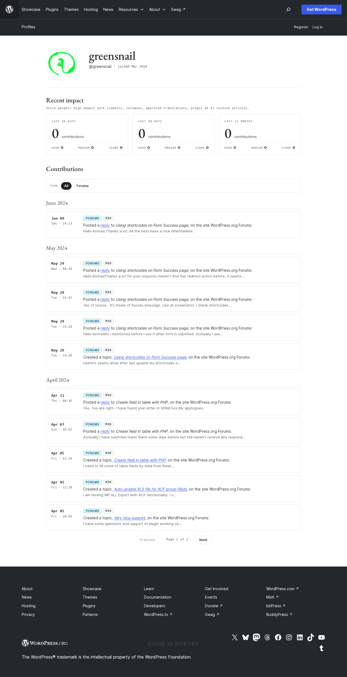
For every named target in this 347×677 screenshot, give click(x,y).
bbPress (276, 605)
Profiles (28, 26)
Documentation (157, 597)
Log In (318, 27)
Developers (154, 605)
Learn (149, 588)
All (66, 186)
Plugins (89, 605)
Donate (214, 605)
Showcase (92, 588)
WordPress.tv (158, 614)
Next (203, 539)
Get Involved (216, 588)
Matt (272, 597)
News (27, 597)
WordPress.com (282, 588)
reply (105, 225)
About (27, 588)
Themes (90, 597)
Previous (147, 539)
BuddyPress (279, 614)
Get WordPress (321, 9)
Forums (82, 186)
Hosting (29, 605)
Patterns (90, 614)
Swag (212, 614)
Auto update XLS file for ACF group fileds (150, 489)
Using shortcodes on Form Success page (150, 357)
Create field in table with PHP (140, 460)
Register (301, 27)
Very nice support (129, 517)
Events (211, 597)
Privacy (28, 614)
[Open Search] (288, 9)
